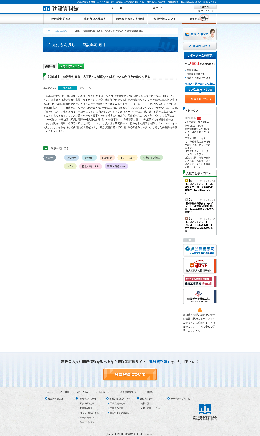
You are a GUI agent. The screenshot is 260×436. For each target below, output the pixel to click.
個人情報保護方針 (128, 392)
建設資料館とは (55, 398)
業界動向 (89, 157)
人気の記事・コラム (150, 408)
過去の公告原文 (87, 422)
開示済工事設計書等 (89, 413)
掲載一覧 (145, 403)
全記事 (49, 157)
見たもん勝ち (146, 398)
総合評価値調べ (87, 417)
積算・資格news (116, 166)
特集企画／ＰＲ (90, 166)
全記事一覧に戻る (58, 148)
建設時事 (71, 157)
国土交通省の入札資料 (120, 398)
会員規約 (149, 392)
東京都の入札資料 (87, 398)
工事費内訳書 (86, 408)
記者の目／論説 (151, 157)
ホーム (50, 392)
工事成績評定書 (87, 403)
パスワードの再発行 (206, 11)
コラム (70, 166)
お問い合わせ (82, 392)
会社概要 (64, 392)
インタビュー (127, 157)
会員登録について (104, 392)
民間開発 (107, 157)
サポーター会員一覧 (180, 398)
